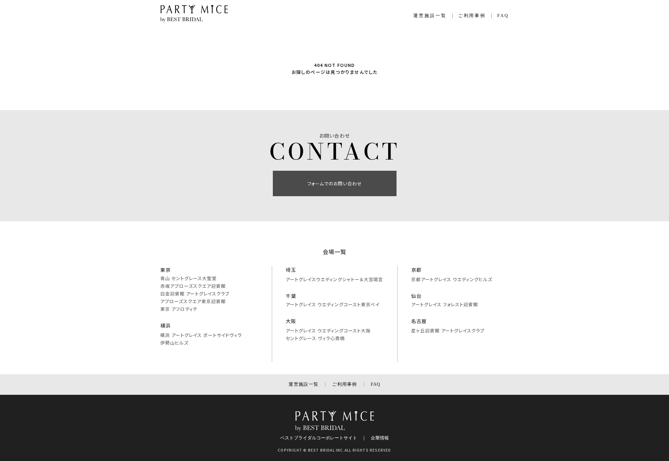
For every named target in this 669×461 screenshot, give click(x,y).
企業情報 (380, 437)
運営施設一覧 (430, 15)
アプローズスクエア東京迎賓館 (193, 301)
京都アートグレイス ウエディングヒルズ (451, 279)
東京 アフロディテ (179, 309)
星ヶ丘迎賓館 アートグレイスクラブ (447, 330)
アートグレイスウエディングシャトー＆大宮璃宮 (334, 279)
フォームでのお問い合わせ (334, 183)
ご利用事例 (472, 15)
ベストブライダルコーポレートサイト (318, 437)
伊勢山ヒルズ (174, 342)
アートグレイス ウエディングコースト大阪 (328, 330)
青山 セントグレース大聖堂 (188, 278)
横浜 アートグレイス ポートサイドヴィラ (201, 335)
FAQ (503, 15)
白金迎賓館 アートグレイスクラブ (194, 293)
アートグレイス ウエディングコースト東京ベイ (332, 304)
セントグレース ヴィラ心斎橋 (315, 338)
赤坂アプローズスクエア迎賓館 (193, 286)
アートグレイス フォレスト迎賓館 (444, 304)
